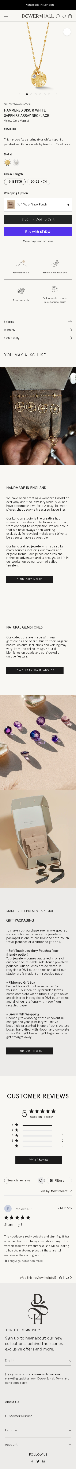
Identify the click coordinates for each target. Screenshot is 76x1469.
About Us (12, 1402)
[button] (38, 322)
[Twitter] (38, 1461)
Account (11, 1445)
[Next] (57, 94)
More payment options (38, 241)
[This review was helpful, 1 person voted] (60, 1278)
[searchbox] (20, 1180)
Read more (63, 144)
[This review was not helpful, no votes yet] (67, 1278)
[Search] (58, 16)
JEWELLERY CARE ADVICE (35, 670)
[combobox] (56, 1191)
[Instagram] (43, 1461)
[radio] (7, 162)
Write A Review (38, 1159)
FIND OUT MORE (29, 579)
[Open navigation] (6, 16)
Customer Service (19, 1416)
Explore (11, 1430)
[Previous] (19, 94)
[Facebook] (32, 1461)
